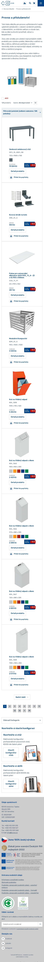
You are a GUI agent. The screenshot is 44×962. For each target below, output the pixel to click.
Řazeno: (21, 103)
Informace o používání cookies (13, 880)
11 (39, 706)
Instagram (8, 948)
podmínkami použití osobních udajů (27, 929)
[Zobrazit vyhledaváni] (30, 3)
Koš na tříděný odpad (18, 399)
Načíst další (21, 697)
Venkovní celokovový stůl (20, 149)
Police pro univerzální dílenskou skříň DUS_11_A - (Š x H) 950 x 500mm (21, 275)
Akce (6, 98)
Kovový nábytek (8, 9)
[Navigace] (41, 3)
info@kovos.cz (12, 833)
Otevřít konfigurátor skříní (11, 783)
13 (15, 711)
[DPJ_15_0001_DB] (22, 133)
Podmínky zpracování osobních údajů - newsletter (20, 893)
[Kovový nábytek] (7, 3)
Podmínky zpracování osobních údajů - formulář (19, 890)
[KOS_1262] (22, 444)
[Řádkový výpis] (35, 103)
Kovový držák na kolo (18, 215)
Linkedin (8, 943)
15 (20, 711)
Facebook (8, 938)
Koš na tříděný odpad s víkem (21, 460)
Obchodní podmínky (9, 882)
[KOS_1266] (22, 510)
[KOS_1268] (22, 641)
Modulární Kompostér (18, 339)
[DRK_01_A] (22, 199)
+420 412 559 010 (11, 826)
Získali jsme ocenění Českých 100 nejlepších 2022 (25, 848)
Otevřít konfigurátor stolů (11, 752)
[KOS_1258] (22, 383)
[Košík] (34, 3)
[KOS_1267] (22, 575)
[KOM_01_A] (22, 322)
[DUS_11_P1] (22, 257)
